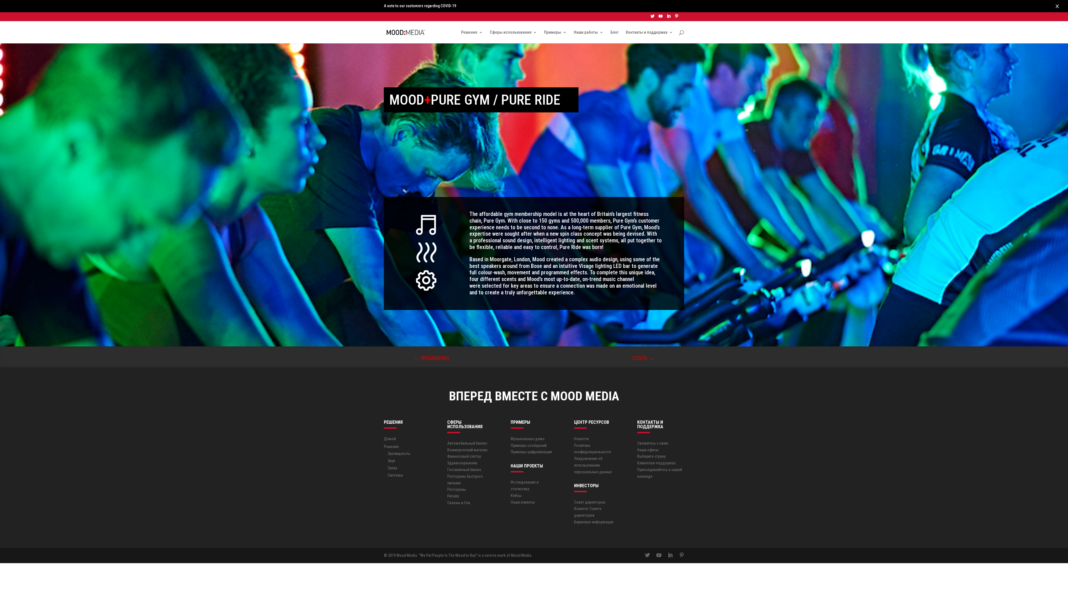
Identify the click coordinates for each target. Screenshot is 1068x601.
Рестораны (456, 489)
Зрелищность (399, 453)
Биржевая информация (594, 522)
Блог (614, 32)
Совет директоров (589, 502)
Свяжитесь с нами (652, 443)
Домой (390, 439)
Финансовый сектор (464, 456)
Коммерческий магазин (467, 450)
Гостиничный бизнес (464, 469)
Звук (391, 461)
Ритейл (453, 496)
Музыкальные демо (528, 439)
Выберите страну (651, 456)
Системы (395, 475)
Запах (392, 468)
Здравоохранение (462, 463)
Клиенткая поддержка (656, 463)
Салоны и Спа (458, 503)
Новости (581, 439)
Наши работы (586, 32)
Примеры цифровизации (531, 452)
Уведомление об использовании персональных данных (593, 465)
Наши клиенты (523, 502)
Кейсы (516, 495)
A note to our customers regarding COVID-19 (420, 6)
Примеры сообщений (529, 445)
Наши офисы (648, 450)
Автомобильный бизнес (467, 443)
